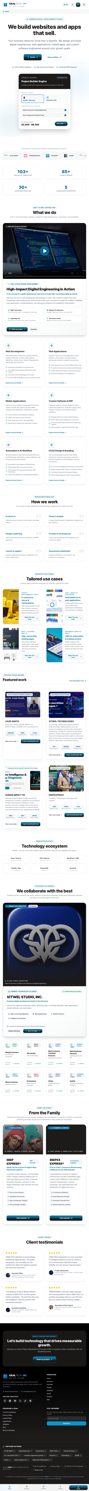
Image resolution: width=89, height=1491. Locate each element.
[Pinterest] (30, 1401)
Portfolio (50, 1384)
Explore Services (14, 1031)
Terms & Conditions (9, 1412)
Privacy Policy (7, 1415)
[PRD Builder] (78, 5)
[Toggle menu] (84, 4)
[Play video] (44, 251)
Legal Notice (7, 1421)
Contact (49, 1396)
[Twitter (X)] (20, 1401)
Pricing (49, 1387)
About (49, 1393)
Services (34, 329)
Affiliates (50, 1390)
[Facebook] (15, 1401)
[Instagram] (5, 1401)
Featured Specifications (30, 106)
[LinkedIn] (10, 1401)
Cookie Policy (7, 1418)
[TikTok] (25, 1401)
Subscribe (66, 1423)
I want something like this (31, 741)
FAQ (48, 1399)
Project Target (27, 92)
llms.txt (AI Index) (9, 1430)
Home (49, 1378)
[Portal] (72, 4)
